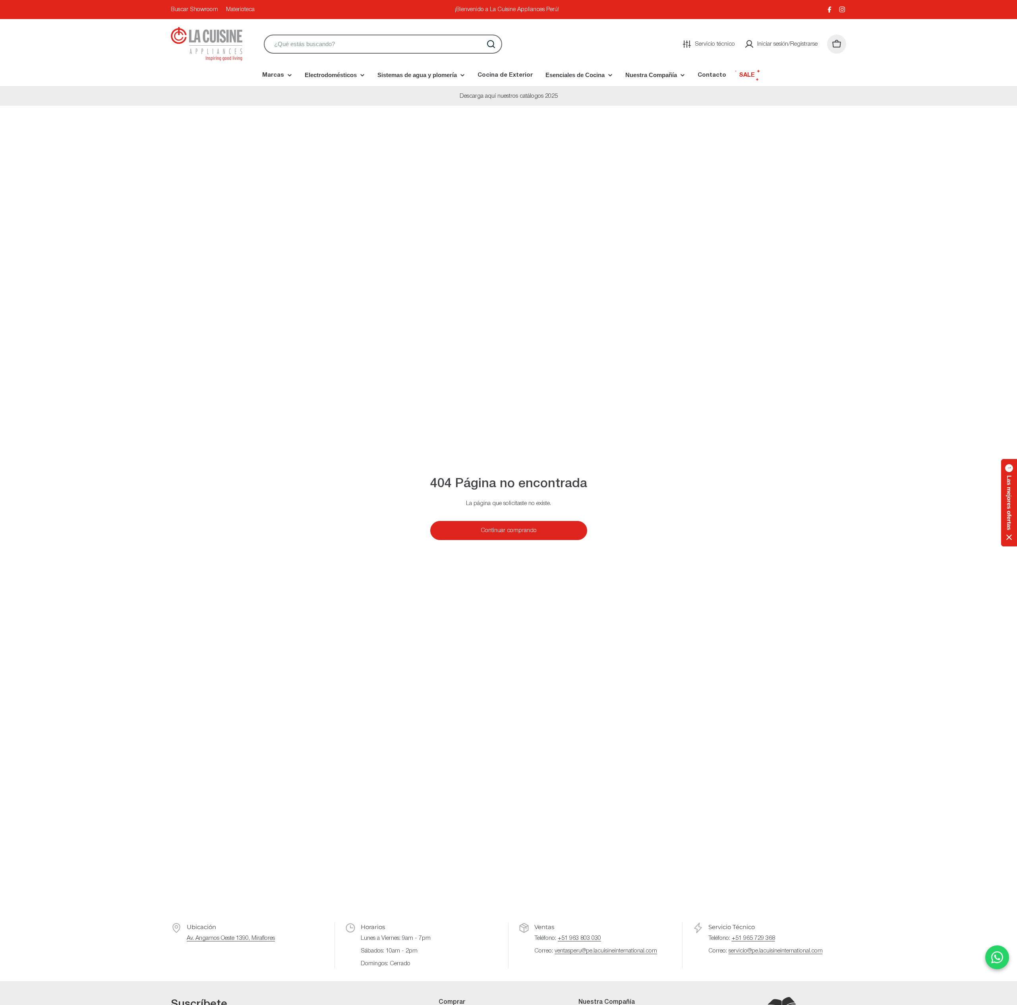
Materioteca (240, 9)
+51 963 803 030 (579, 938)
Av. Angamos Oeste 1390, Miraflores (231, 938)
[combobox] (383, 44)
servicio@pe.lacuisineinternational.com (776, 951)
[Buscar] (491, 44)
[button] (1009, 502)
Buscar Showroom (194, 9)
